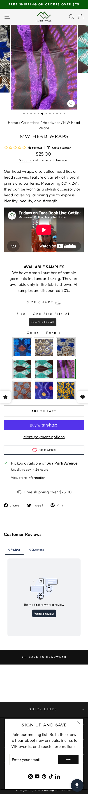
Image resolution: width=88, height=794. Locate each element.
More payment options (44, 436)
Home (13, 122)
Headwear (51, 122)
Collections (30, 122)
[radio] (42, 322)
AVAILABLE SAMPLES (44, 266)
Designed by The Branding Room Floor (44, 790)
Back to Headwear (47, 656)
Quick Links (42, 709)
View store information (28, 478)
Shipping (26, 160)
